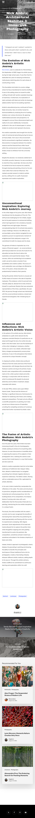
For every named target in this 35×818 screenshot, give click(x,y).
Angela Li (11, 34)
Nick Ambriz (5, 70)
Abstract (5, 596)
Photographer (22, 596)
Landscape (13, 596)
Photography (17, 8)
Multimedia (8, 689)
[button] (32, 2)
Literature (7, 769)
